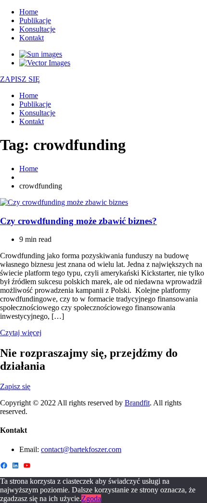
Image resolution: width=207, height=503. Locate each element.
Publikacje (35, 20)
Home (28, 12)
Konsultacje (37, 29)
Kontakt (31, 38)
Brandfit (137, 403)
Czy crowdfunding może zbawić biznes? (78, 221)
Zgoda (91, 498)
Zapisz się (15, 386)
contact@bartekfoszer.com (81, 449)
